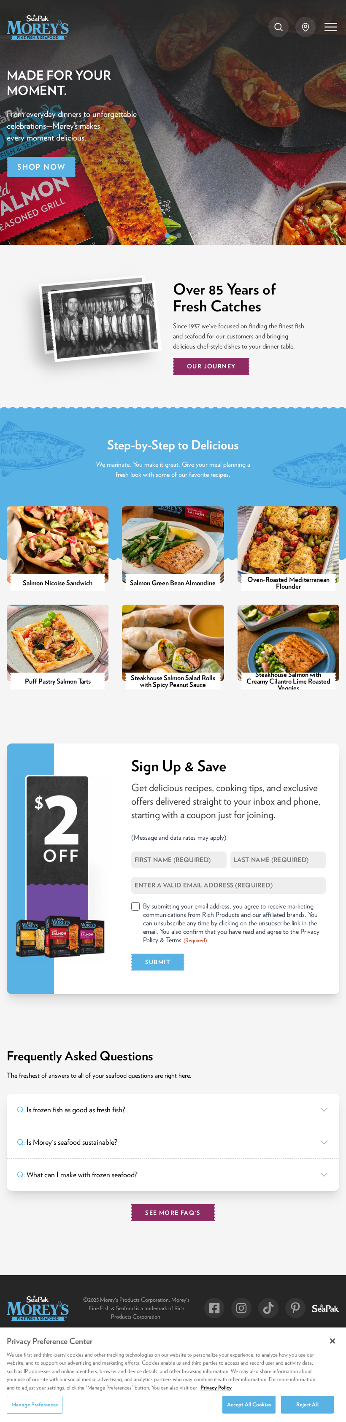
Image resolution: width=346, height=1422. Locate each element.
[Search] (278, 27)
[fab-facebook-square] (214, 1308)
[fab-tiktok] (268, 1308)
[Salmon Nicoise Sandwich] (57, 548)
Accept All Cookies (249, 1404)
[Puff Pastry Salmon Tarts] (57, 647)
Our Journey (211, 366)
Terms (173, 939)
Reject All (307, 1404)
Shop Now (41, 166)
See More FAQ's (173, 1212)
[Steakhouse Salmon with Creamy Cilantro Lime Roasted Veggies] (288, 647)
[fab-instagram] (241, 1308)
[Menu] (330, 27)
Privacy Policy (216, 1387)
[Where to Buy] (305, 27)
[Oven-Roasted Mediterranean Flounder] (288, 548)
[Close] (332, 1341)
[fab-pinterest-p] (295, 1308)
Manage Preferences (34, 1404)
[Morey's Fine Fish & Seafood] (38, 27)
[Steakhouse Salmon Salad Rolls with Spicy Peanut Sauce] (173, 647)
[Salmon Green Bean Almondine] (173, 548)
